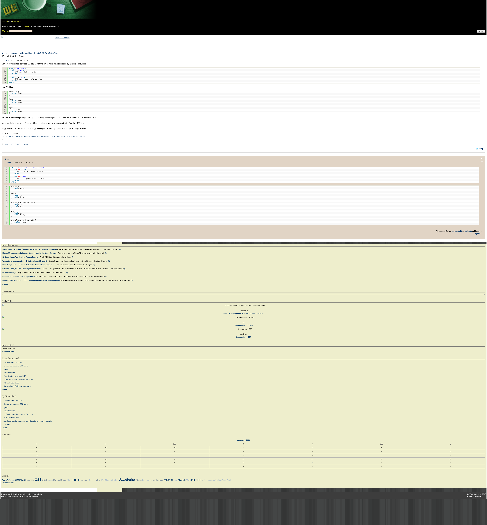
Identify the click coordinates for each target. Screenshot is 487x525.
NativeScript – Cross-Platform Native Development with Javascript (28, 265)
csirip (481, 149)
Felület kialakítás (25, 53)
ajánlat (6, 369)
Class (6, 159)
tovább (4, 390)
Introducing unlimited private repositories (18, 276)
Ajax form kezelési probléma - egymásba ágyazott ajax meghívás (28, 421)
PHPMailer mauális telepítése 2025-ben (18, 379)
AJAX (5, 479)
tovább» (5, 284)
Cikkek (18, 26)
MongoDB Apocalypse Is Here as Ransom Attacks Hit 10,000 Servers (29, 253)
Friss (58, 26)
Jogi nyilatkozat (16, 494)
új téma (478, 234)
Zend (229, 480)
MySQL (182, 480)
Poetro (9, 162)
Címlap (4, 53)
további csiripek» (8, 351)
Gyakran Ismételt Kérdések (29, 496)
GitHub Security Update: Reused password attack (21, 269)
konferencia (158, 480)
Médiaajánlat (37, 494)
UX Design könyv (9, 273)
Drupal (63, 480)
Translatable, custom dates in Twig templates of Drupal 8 (24, 261)
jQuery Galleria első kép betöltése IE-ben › (67, 136)
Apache (12, 480)
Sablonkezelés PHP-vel (244, 325)
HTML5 (103, 480)
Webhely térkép (12, 496)
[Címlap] (10, 7)
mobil (175, 480)
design (50, 480)
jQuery (139, 480)
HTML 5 (96, 480)
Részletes (5, 31)
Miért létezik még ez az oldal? (15, 376)
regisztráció (16, 21)
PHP (194, 479)
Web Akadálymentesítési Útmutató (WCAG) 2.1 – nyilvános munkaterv (29, 249)
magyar (168, 479)
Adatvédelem (27, 494)
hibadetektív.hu (9, 373)
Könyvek (52, 26)
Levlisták (33, 26)
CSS (38, 479)
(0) (120, 249)
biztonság (20, 480)
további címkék (8, 483)
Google (84, 480)
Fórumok (25, 26)
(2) (106, 253)
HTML (90, 480)
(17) (125, 269)
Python (206, 480)
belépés (468, 231)
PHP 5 (200, 480)
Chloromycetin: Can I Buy (13, 362)
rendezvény (213, 480)
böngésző (29, 480)
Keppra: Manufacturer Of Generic (16, 366)
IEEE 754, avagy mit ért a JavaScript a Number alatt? (243, 313)
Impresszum (5, 494)
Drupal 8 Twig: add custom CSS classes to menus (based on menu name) (31, 280)
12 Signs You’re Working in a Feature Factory (20, 257)
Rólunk (3, 496)
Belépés (5, 21)
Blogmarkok (10, 26)
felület (69, 480)
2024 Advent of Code (11, 383)
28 (312, 463)
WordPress (222, 480)
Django (56, 480)
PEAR (188, 480)
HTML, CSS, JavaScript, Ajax (45, 53)
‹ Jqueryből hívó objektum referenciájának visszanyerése (26, 136)
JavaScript (127, 479)
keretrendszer (147, 480)
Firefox (76, 479)
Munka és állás (43, 26)
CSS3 (44, 480)
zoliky (7, 60)
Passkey (7, 424)
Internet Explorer (112, 480)
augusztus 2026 (243, 440)
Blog (4, 26)
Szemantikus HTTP (243, 337)
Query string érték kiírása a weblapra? (17, 386)
